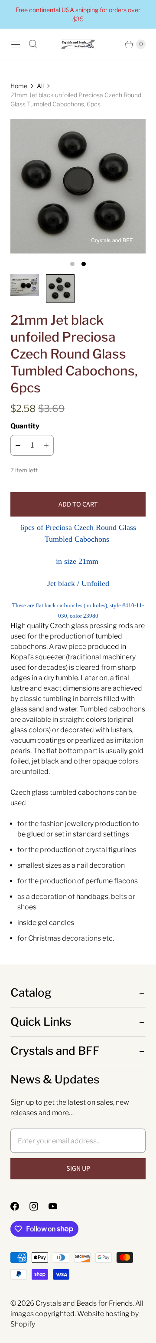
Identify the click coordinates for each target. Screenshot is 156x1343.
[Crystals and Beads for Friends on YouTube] (58, 1206)
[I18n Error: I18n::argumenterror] (24, 285)
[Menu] (15, 44)
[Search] (33, 44)
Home (18, 85)
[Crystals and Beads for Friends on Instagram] (39, 1206)
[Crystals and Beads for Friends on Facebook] (19, 1206)
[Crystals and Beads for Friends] (78, 44)
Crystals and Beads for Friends (84, 1303)
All (40, 85)
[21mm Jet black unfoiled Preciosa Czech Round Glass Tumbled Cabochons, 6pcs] (78, 186)
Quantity (24, 426)
